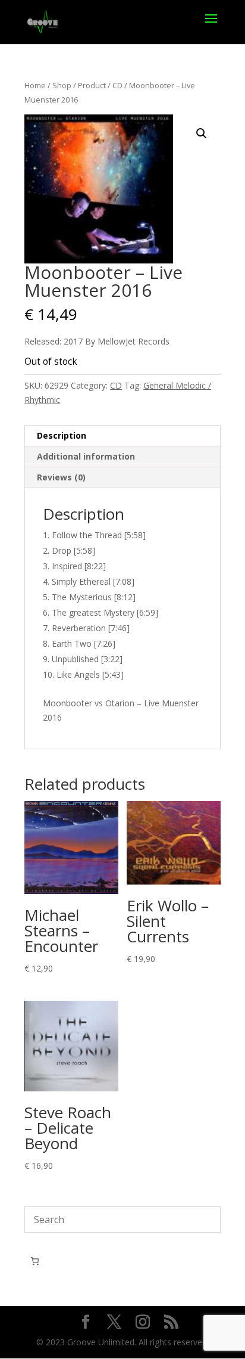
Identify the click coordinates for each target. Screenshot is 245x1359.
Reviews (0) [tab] (61, 477)
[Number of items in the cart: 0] (34, 1261)
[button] (201, 133)
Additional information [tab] (86, 456)
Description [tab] (61, 435)
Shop (61, 85)
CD (117, 85)
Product (92, 85)
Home (35, 85)
